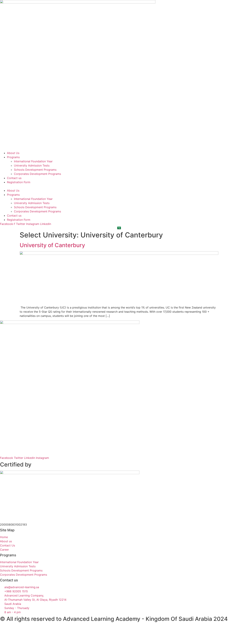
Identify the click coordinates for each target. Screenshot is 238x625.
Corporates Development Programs (37, 174)
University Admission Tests (31, 165)
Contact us (14, 178)
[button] (119, 186)
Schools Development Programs (35, 169)
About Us (13, 153)
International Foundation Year (33, 161)
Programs (13, 157)
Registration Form (18, 182)
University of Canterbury (52, 245)
